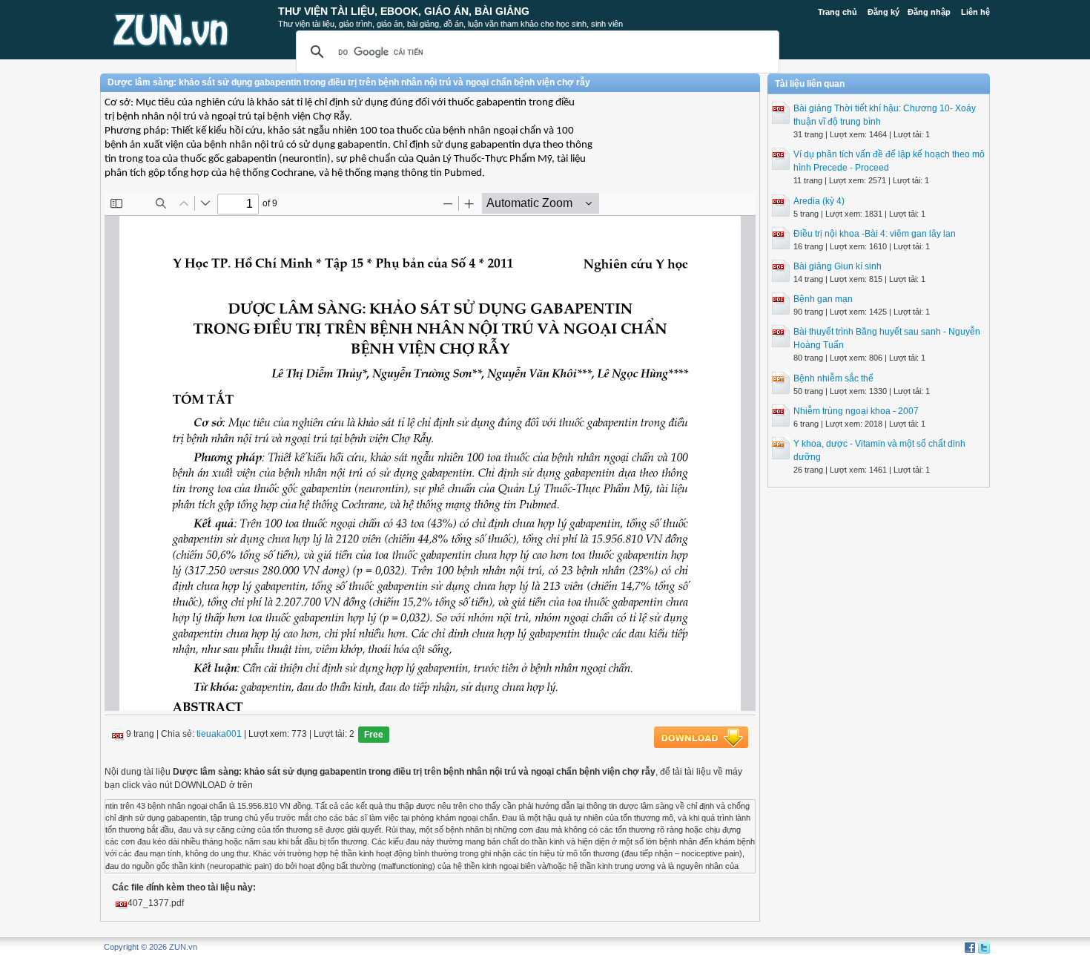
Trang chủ (837, 11)
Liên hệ (975, 11)
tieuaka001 (219, 734)
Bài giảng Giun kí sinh (837, 266)
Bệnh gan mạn (823, 299)
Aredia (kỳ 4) (819, 201)
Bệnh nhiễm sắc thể (833, 378)
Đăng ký (883, 11)
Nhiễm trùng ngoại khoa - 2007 (856, 411)
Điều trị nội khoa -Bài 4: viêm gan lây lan (874, 234)
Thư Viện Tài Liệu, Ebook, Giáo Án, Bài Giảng (403, 11)
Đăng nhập (929, 11)
